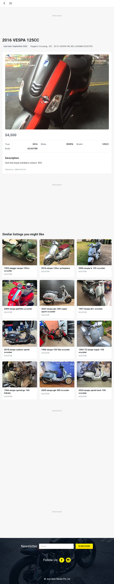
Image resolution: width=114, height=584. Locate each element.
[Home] (57, 571)
